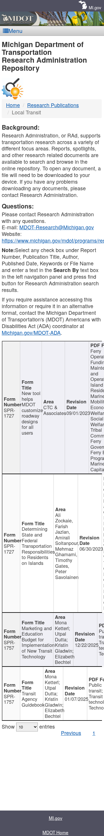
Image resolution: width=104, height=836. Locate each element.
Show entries (28, 726)
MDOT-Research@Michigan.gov (56, 227)
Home (13, 105)
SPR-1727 (9, 413)
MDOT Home (55, 832)
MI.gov (95, 7)
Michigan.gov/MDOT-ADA (31, 332)
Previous (71, 732)
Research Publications (53, 105)
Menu (15, 30)
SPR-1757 (9, 645)
